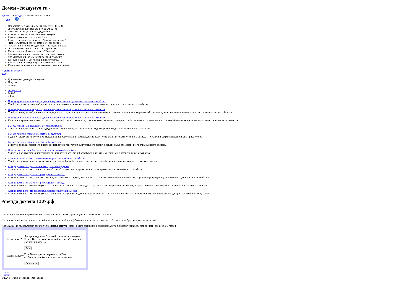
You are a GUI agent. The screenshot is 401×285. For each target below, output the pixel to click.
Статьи (5, 272)
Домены (8, 70)
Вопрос (18, 70)
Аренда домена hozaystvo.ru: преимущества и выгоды (36, 174)
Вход (4, 73)
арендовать (20, 15)
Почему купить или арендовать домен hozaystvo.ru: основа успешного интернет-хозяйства (56, 109)
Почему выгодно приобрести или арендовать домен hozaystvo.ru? (43, 150)
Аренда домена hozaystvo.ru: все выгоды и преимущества (38, 166)
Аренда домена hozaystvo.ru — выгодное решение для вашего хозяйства (46, 158)
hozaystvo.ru (14, 90)
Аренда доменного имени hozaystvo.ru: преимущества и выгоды (42, 190)
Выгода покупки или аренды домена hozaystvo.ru (34, 133)
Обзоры (6, 275)
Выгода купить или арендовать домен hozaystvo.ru (35, 125)
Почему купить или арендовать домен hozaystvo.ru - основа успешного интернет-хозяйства (57, 101)
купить (5, 15)
